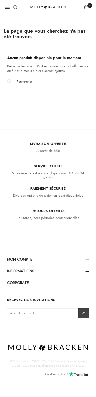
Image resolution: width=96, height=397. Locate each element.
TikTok (25, 327)
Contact (16, 366)
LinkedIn (40, 327)
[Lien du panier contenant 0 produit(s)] (86, 7)
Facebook (18, 327)
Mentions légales (75, 361)
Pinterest (33, 327)
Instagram (11, 327)
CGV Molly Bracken (52, 361)
